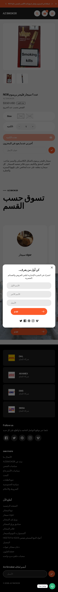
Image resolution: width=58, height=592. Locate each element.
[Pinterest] (29, 320)
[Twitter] (21, 320)
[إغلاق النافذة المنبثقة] (52, 267)
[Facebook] (25, 320)
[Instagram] (33, 320)
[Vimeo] (37, 320)
